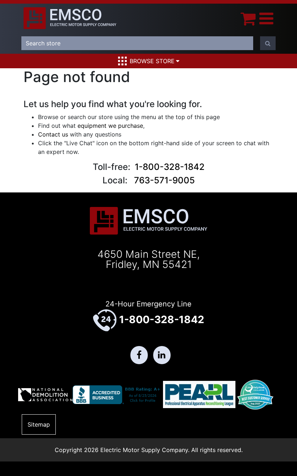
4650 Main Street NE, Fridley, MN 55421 (148, 259)
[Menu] (266, 18)
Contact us (53, 134)
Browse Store (152, 61)
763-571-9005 (164, 180)
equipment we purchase (110, 125)
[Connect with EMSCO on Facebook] (139, 355)
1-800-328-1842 (170, 167)
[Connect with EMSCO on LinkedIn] (162, 355)
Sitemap (39, 424)
